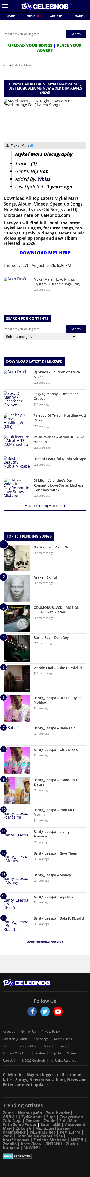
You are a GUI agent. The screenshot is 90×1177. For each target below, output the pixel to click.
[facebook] (32, 1011)
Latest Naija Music (15, 1039)
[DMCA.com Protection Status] (45, 1156)
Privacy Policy (51, 1032)
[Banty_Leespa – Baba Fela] (17, 735)
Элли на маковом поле (39, 1136)
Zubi (45, 1124)
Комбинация (16, 1140)
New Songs (40, 1039)
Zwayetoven (71, 1116)
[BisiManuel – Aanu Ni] (17, 558)
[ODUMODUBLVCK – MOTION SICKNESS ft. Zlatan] (17, 618)
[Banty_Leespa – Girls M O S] (17, 760)
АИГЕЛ (76, 1140)
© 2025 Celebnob (33, 1061)
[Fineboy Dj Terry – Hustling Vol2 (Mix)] (17, 422)
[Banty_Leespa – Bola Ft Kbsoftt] (17, 925)
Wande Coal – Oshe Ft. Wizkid (58, 667)
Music (32, 16)
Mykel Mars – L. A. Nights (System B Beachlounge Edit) (57, 281)
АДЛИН (10, 1116)
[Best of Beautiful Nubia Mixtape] (17, 465)
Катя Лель (31, 1143)
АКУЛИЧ (31, 1147)
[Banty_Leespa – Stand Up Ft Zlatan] (17, 790)
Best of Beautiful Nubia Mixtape (60, 458)
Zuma (8, 1113)
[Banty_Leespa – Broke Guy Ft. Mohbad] (17, 709)
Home (11, 16)
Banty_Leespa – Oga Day (53, 896)
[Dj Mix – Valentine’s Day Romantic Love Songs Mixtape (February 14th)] (17, 487)
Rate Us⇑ (9, 1061)
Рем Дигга (70, 1132)
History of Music (27, 1046)
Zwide (49, 1120)
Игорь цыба (30, 1113)
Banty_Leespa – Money (52, 875)
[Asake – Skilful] (17, 588)
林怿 (57, 1124)
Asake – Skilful (45, 577)
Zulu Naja (12, 1120)
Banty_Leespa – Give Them (55, 853)
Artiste (56, 16)
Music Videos (63, 1039)
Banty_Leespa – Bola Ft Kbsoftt (59, 918)
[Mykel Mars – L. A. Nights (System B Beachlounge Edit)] (17, 286)
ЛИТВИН (53, 1143)
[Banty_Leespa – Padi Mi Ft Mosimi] (17, 817)
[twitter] (45, 1011)
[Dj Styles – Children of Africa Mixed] (17, 379)
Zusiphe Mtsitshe (49, 1140)
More (79, 16)
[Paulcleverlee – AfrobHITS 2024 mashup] (17, 444)
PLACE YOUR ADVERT (59, 48)
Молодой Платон (52, 1128)
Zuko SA (23, 1128)
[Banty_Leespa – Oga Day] (17, 903)
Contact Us (28, 1032)
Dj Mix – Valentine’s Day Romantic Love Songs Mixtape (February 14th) (58, 485)
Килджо (11, 1147)
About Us (9, 1032)
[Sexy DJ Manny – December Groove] (17, 400)
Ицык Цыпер (43, 1132)
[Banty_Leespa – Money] (17, 882)
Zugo (51, 1116)
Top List (56, 1053)
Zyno (7, 1136)
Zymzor (33, 1120)
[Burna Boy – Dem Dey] (17, 648)
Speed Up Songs (55, 1046)
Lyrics (7, 1046)
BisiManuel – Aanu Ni (51, 547)
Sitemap (72, 1053)
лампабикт (14, 1132)
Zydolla (10, 1143)
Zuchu (72, 1143)
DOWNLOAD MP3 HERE (45, 252)
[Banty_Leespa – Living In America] (17, 838)
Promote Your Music (16, 1053)
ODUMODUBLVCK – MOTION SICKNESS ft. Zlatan (57, 610)
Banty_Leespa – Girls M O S (56, 749)
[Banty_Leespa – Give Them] (17, 860)
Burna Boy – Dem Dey (51, 637)
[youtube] (58, 1011)
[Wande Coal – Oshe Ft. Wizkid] (17, 678)
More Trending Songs (44, 942)
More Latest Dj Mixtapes (44, 506)
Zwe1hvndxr (58, 1113)
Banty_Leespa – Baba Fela (54, 728)
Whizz (43, 179)
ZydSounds (31, 1116)
